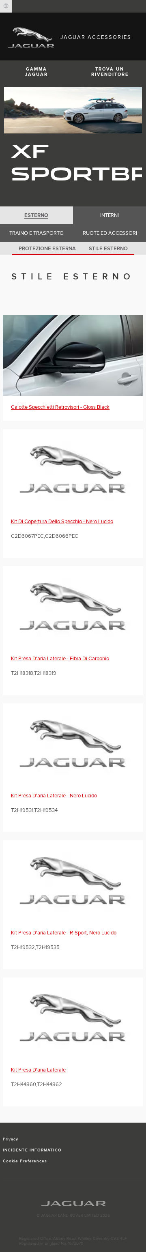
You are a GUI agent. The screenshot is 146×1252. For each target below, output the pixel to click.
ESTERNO (36, 215)
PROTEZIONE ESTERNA (47, 248)
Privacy (10, 1139)
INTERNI (109, 215)
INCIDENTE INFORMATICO (32, 1150)
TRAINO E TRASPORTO (36, 233)
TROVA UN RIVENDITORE (110, 72)
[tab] (36, 215)
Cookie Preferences (25, 1161)
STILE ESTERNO (108, 248)
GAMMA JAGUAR (36, 72)
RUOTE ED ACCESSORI (110, 233)
